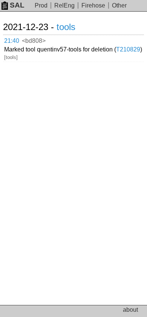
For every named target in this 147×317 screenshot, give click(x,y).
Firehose (93, 5)
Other (119, 5)
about (130, 309)
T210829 (128, 49)
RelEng (64, 5)
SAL (17, 5)
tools (66, 27)
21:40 (11, 41)
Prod (41, 5)
